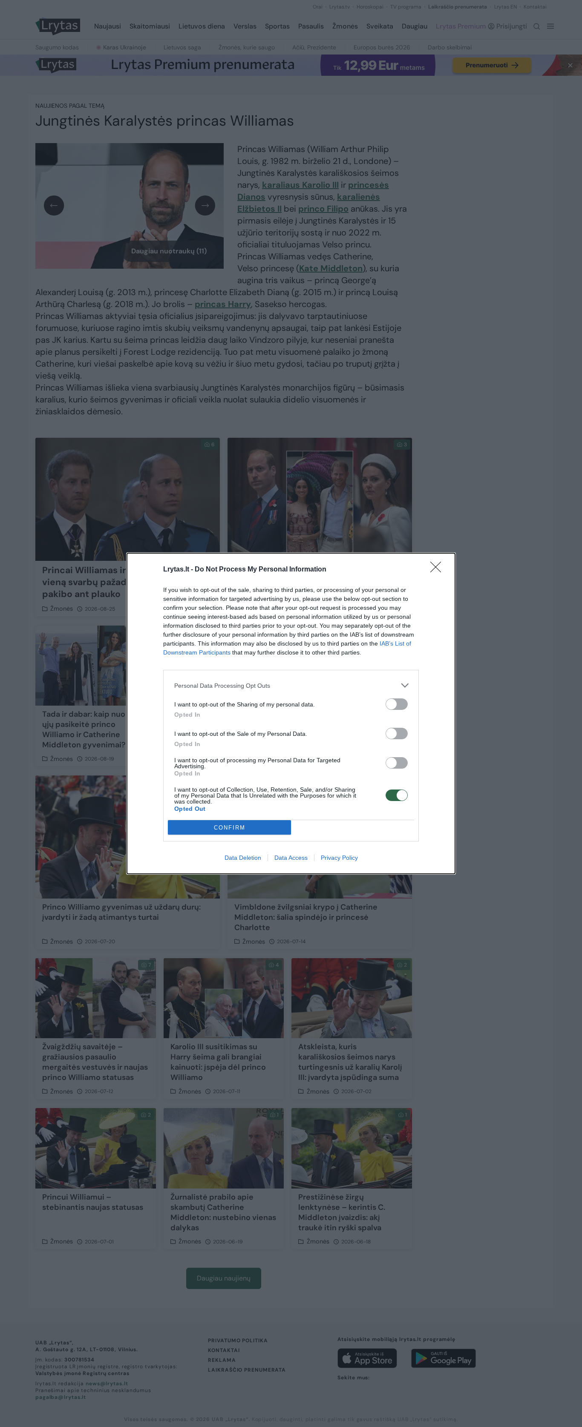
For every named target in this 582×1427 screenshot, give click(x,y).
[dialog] (291, 713)
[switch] (397, 704)
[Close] (438, 570)
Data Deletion (243, 857)
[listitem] (291, 685)
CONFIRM (229, 827)
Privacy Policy (339, 857)
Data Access (291, 857)
